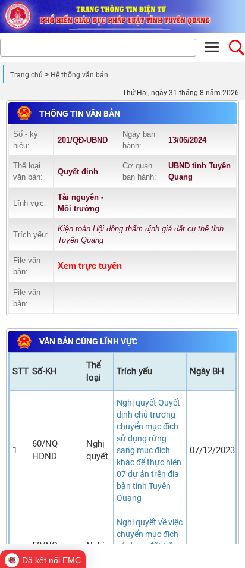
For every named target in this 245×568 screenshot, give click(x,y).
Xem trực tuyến (90, 266)
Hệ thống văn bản (79, 75)
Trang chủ (26, 75)
